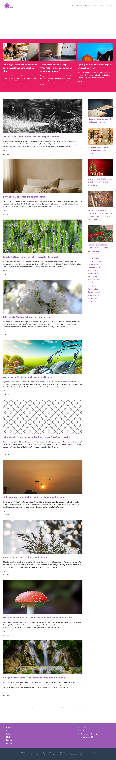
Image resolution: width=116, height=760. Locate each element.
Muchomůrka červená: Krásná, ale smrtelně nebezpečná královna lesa (37, 617)
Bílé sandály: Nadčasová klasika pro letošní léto (26, 317)
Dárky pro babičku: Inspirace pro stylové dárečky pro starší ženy (100, 182)
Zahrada (109, 6)
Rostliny (101, 6)
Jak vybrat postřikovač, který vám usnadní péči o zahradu (31, 136)
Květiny (72, 6)
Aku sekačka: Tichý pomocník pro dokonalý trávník (28, 377)
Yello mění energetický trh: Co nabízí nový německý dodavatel (34, 497)
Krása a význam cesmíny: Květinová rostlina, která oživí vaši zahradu (98, 248)
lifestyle (5, 85)
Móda (95, 6)
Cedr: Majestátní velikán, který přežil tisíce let (25, 557)
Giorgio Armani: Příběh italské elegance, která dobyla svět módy (34, 677)
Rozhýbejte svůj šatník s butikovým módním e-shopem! (98, 150)
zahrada (79, 81)
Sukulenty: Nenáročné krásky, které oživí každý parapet (30, 257)
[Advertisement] (58, 23)
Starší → (79, 707)
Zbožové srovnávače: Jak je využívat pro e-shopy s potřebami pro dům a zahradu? (56, 67)
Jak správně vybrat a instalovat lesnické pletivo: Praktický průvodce (36, 437)
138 (61, 707)
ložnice (5, 210)
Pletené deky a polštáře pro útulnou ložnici (24, 196)
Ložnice (88, 6)
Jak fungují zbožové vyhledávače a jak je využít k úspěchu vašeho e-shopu (20, 67)
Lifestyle (80, 6)
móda (4, 330)
